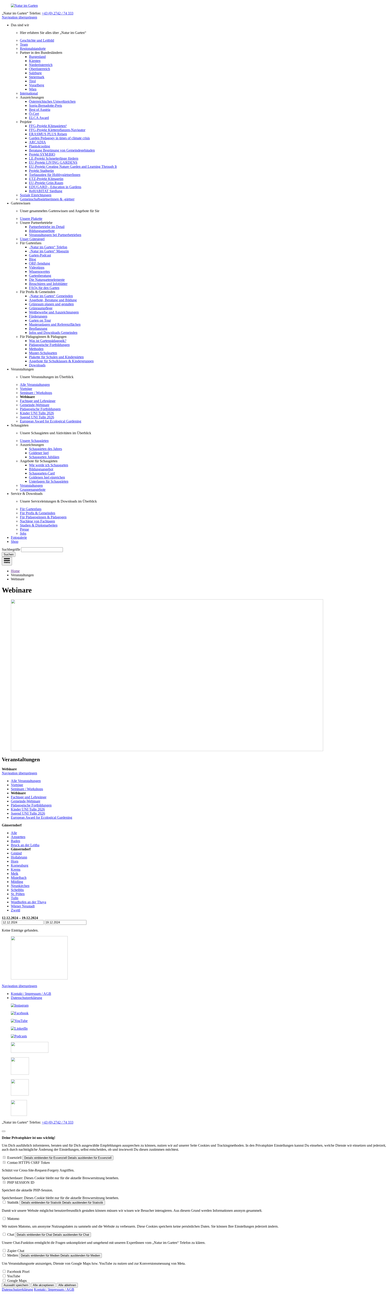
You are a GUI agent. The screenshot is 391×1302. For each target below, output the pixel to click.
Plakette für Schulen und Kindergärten (56, 357)
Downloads (37, 365)
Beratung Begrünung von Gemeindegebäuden (62, 150)
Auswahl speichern (16, 1285)
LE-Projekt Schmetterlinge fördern (53, 158)
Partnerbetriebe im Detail (46, 227)
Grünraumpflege (40, 308)
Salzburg (35, 73)
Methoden (36, 349)
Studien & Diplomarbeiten (38, 525)
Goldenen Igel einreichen (47, 477)
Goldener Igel (39, 453)
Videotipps (36, 267)
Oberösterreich (39, 69)
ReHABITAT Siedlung (45, 191)
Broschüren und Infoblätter (48, 284)
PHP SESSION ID (20, 1182)
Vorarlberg (36, 85)
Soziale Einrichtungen (35, 195)
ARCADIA (37, 142)
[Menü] (7, 561)
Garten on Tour (40, 320)
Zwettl (15, 910)
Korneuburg (19, 865)
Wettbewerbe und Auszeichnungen (54, 312)
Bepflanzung (38, 328)
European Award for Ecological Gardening (50, 421)
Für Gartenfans (30, 509)
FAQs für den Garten (44, 288)
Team (24, 44)
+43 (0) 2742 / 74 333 (57, 13)
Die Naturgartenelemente (47, 280)
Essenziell (14, 1158)
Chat (10, 1234)
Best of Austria (39, 109)
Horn (14, 861)
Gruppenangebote (32, 489)
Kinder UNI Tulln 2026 (37, 413)
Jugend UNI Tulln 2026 (37, 417)
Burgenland (37, 57)
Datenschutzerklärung (26, 998)
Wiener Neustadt (23, 906)
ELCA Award (39, 118)
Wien (32, 89)
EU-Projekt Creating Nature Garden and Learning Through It (73, 166)
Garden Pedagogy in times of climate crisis (59, 138)
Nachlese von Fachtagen (37, 521)
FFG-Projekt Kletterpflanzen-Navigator (57, 130)
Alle (14, 833)
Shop (14, 541)
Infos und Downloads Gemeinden (53, 332)
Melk (14, 873)
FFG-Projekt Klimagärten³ (48, 126)
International (29, 93)
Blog (32, 259)
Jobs (23, 533)
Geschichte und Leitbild (37, 40)
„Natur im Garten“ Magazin (49, 251)
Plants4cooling (39, 146)
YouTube (13, 1276)
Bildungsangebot (41, 469)
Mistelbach (18, 878)
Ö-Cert (34, 114)
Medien (12, 1255)
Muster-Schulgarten (43, 353)
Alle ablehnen (67, 1285)
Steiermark (36, 77)
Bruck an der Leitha (25, 845)
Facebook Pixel (18, 1272)
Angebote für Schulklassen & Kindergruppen (61, 361)
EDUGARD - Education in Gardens (55, 187)
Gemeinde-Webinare (34, 405)
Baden (15, 841)
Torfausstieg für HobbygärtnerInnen (54, 175)
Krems (15, 869)
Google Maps (17, 1281)
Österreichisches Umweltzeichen (52, 101)
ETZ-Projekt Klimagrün (46, 179)
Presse (24, 529)
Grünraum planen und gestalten (51, 304)
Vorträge (26, 389)
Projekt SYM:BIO (42, 154)
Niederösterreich (40, 65)
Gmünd (16, 853)
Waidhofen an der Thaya (28, 902)
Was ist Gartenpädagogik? (47, 341)
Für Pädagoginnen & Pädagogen (43, 517)
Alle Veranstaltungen (35, 385)
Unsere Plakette (31, 219)
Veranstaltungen (31, 485)
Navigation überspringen (19, 17)
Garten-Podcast (40, 255)
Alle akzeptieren (43, 1285)
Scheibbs (17, 890)
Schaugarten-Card (42, 473)
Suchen (9, 554)
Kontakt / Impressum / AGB (31, 994)
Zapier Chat (15, 1251)
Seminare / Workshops (36, 393)
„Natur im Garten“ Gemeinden (51, 296)
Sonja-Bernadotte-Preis (45, 105)
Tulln (14, 898)
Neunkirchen (20, 886)
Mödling (17, 882)
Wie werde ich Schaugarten (48, 465)
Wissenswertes (39, 271)
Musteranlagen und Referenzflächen (55, 324)
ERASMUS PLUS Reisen (48, 134)
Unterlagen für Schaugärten (48, 481)
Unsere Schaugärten (34, 441)
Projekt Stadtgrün (41, 171)
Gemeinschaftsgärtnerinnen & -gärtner (47, 199)
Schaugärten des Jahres (45, 449)
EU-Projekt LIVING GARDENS (53, 162)
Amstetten (18, 837)
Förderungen (38, 316)
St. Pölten (18, 894)
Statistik (13, 1202)
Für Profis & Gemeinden (37, 513)
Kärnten (35, 61)
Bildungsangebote (42, 231)
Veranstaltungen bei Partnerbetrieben (55, 235)
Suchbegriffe (11, 549)
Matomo (13, 1219)
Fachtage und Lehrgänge (37, 401)
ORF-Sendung (39, 263)
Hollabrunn (19, 857)
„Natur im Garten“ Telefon (48, 247)
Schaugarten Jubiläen (44, 457)
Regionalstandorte (33, 48)
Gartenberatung (40, 275)
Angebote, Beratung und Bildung (53, 300)
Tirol (32, 81)
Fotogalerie (19, 537)
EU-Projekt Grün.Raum (46, 183)
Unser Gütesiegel (32, 239)
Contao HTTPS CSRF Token (28, 1162)
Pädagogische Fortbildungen (49, 345)
